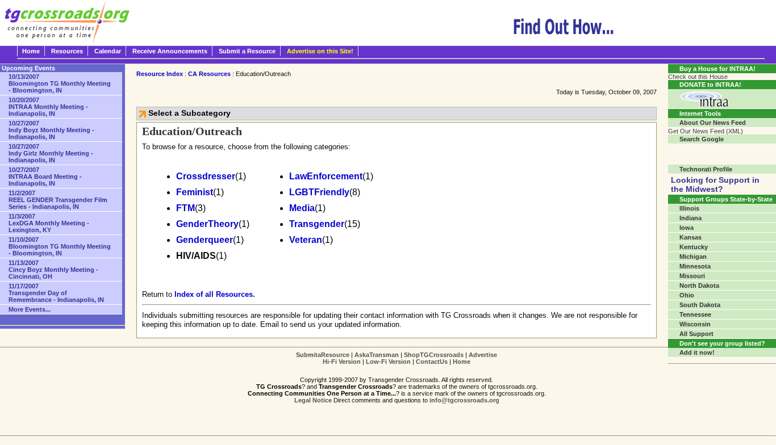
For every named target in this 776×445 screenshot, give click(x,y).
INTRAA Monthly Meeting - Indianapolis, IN (48, 106)
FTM (185, 208)
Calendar (107, 51)
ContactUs (432, 361)
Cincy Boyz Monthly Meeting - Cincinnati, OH (53, 269)
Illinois (689, 208)
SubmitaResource (322, 354)
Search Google (701, 139)
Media (302, 208)
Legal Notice (313, 400)
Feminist (194, 192)
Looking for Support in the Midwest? (715, 184)
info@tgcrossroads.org (464, 400)
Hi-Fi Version (342, 361)
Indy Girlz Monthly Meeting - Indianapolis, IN (51, 153)
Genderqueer (204, 240)
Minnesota (695, 266)
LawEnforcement (325, 176)
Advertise (483, 354)
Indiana (690, 218)
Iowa (686, 227)
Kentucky (693, 247)
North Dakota (699, 285)
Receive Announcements (169, 51)
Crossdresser (205, 176)
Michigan (693, 256)
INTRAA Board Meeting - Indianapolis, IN (45, 176)
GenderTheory (207, 224)
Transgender (316, 224)
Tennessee (695, 314)
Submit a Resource (247, 51)
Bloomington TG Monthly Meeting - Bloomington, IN (60, 83)
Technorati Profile (705, 169)
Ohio (686, 295)
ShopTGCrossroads (434, 354)
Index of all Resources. (214, 294)
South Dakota (699, 304)
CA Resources (209, 73)
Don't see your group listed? (722, 343)
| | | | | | (396, 358)
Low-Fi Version (388, 361)
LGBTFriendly (319, 192)
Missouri (692, 275)
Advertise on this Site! (320, 51)
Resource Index (159, 73)
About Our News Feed (712, 122)
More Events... (30, 309)
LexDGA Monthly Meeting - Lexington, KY (49, 223)
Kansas (690, 237)
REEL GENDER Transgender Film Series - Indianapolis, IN (58, 200)
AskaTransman (376, 354)
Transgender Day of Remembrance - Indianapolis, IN (56, 293)
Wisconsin (695, 324)
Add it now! (697, 352)
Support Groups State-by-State (726, 199)
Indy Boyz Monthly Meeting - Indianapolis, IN (51, 130)
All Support (696, 333)
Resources (67, 51)
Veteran (305, 240)
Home (31, 51)
